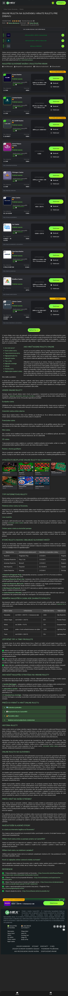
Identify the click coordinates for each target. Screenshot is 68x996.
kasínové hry (61, 604)
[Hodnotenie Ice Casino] (16, 233)
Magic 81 (24, 937)
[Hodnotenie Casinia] (16, 108)
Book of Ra (24, 939)
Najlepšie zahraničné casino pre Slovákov (22, 396)
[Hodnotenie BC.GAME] (16, 131)
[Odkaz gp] (60, 926)
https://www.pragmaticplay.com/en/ (13, 888)
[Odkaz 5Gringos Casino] (7, 179)
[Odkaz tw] (54, 926)
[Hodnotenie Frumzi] (16, 84)
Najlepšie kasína (10, 358)
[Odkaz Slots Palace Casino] (7, 150)
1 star (13, 21)
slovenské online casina (50, 746)
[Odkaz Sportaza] (7, 258)
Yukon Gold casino (10, 934)
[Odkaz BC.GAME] (8, 46)
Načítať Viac (33, 330)
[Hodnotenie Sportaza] (16, 261)
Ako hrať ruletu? (10, 348)
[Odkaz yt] (63, 929)
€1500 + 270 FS (39, 233)
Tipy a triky (8, 361)
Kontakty (44, 946)
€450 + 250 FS (39, 207)
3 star (16, 21)
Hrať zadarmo (9, 469)
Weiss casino (11, 939)
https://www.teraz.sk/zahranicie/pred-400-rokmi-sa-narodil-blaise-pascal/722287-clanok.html (33, 883)
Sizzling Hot (25, 935)
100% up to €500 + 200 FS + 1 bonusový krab (39, 285)
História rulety (9, 369)
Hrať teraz (56, 78)
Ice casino (10, 937)
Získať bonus (54, 903)
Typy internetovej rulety (12, 353)
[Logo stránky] (29, 3)
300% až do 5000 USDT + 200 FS (39, 311)
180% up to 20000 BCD (39, 130)
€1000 (39, 154)
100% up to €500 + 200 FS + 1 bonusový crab (39, 260)
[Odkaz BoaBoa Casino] (7, 285)
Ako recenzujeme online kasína (26, 951)
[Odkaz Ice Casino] (7, 231)
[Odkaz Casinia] (8, 40)
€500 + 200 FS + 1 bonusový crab (22, 904)
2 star (14, 21)
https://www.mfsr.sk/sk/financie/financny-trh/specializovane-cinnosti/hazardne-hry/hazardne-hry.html (33, 874)
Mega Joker (24, 931)
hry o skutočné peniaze (26, 60)
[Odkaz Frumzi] (8, 35)
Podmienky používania (50, 949)
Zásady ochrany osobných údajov (25, 949)
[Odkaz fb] (63, 926)
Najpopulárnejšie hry (11, 356)
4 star (18, 21)
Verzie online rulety (11, 351)
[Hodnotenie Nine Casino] (16, 208)
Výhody (7, 366)
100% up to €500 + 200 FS (39, 180)
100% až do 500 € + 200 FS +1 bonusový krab (39, 83)
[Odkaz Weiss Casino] (7, 308)
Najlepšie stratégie (11, 364)
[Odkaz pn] (57, 926)
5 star (20, 21)
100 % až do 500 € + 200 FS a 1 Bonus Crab (39, 106)
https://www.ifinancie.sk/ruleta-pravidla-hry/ (35, 891)
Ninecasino (10, 931)
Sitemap (35, 946)
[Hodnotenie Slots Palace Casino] (16, 156)
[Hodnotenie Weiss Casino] (16, 311)
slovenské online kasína (15, 523)
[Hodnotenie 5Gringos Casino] (16, 181)
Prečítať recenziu (17, 79)
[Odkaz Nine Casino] (7, 204)
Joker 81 (23, 933)
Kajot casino (11, 941)
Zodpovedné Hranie (49, 951)
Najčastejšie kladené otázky (13, 371)
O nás (52, 946)
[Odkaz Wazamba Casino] (7, 903)
